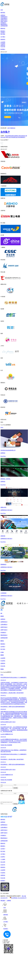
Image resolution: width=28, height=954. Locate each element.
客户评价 (3, 34)
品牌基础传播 (4, 25)
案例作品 (3, 28)
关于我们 (3, 36)
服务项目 (3, 12)
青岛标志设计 (14, 137)
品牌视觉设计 (4, 16)
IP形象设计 (3, 22)
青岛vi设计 (8, 137)
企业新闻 (3, 42)
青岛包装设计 (22, 135)
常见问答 (3, 46)
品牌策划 (3, 15)
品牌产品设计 (4, 21)
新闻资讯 (3, 39)
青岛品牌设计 (15, 135)
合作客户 (3, 32)
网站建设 (3, 900)
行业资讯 (3, 43)
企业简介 (3, 856)
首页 (2, 9)
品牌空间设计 (4, 19)
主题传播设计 (4, 18)
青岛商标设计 (21, 137)
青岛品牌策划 (8, 135)
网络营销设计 (4, 24)
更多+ (2, 427)
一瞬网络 (8, 900)
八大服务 (3, 859)
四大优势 (3, 862)
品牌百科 (3, 45)
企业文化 (3, 864)
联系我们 (3, 49)
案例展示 (3, 31)
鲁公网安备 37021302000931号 (18, 897)
